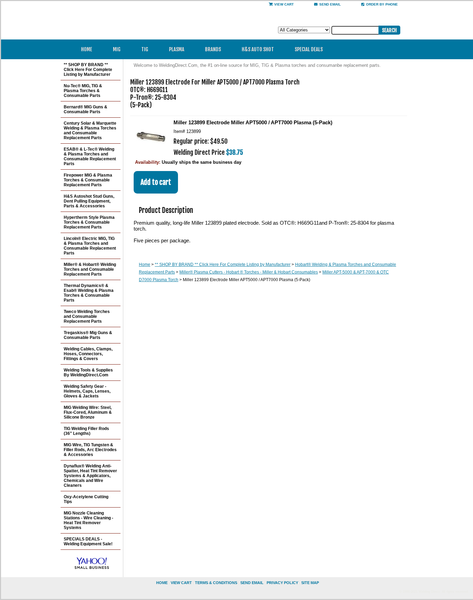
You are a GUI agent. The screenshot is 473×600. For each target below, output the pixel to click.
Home (86, 49)
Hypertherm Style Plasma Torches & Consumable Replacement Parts (89, 222)
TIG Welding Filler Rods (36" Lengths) (86, 431)
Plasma (176, 49)
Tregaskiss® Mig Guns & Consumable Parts (88, 335)
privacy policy (282, 583)
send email (330, 4)
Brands (213, 49)
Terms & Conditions (216, 583)
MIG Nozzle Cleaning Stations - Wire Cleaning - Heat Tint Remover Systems (88, 520)
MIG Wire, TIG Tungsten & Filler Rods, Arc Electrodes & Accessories (90, 449)
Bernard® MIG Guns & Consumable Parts (85, 109)
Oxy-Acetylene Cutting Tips (86, 499)
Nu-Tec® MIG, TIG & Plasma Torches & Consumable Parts (83, 90)
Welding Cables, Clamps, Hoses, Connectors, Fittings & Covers (88, 354)
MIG (117, 49)
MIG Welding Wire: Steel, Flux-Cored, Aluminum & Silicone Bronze (88, 412)
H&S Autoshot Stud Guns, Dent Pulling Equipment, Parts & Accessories (89, 201)
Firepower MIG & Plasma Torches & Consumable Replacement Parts (88, 180)
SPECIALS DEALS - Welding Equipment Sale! (88, 541)
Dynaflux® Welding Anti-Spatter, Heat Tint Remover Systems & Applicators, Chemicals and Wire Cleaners (90, 476)
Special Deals (309, 49)
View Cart (284, 4)
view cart (181, 583)
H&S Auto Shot (258, 49)
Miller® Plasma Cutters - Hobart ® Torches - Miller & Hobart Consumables (248, 272)
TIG (144, 49)
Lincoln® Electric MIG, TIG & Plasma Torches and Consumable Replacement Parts (90, 246)
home (162, 583)
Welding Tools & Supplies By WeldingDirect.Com (88, 372)
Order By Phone (382, 4)
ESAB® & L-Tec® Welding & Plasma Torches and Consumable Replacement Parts (90, 156)
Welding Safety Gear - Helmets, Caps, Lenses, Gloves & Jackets (87, 391)
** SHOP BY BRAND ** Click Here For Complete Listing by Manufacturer (223, 264)
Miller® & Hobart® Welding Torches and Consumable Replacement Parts (90, 269)
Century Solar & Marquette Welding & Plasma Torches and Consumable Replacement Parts (90, 130)
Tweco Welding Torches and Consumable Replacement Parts (87, 316)
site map (310, 583)
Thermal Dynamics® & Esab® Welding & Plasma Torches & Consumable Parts (89, 293)
